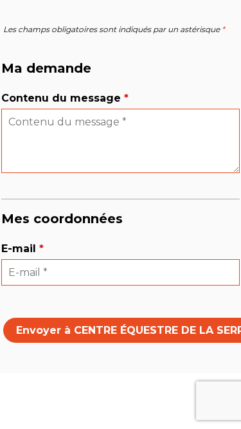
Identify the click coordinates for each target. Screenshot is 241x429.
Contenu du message (65, 98)
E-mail (22, 248)
